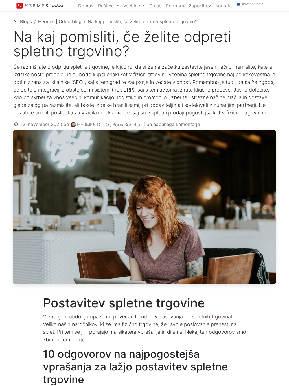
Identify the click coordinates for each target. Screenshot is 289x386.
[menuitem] (86, 5)
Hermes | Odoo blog (60, 21)
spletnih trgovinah (213, 317)
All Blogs (22, 21)
